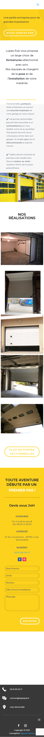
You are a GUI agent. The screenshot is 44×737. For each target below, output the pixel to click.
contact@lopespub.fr (19, 698)
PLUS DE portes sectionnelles (22, 451)
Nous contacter (20, 33)
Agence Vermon (27, 733)
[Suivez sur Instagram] (24, 559)
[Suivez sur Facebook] (20, 559)
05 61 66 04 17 (22, 552)
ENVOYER (30, 621)
